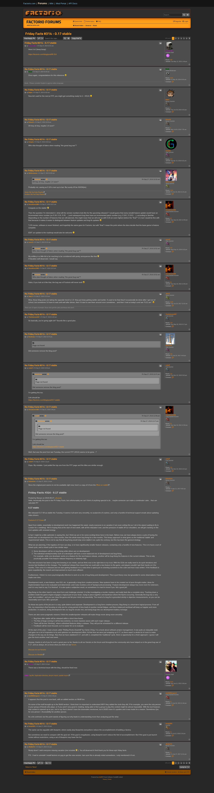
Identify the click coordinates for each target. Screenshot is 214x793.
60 (171, 218)
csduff (168, 365)
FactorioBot (169, 51)
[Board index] (44, 13)
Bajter (167, 99)
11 (171, 752)
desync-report (53, 675)
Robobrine (169, 478)
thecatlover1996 (171, 210)
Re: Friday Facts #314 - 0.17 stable (41, 69)
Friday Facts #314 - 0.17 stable (48, 33)
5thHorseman (170, 182)
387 (171, 248)
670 (171, 159)
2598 (171, 302)
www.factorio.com (33, 25)
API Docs (72, 3)
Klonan (168, 673)
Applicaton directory (41, 675)
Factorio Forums (44, 22)
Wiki (51, 3)
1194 (171, 190)
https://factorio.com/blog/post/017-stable (44, 400)
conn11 (168, 239)
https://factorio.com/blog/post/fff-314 (42, 54)
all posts (58, 498)
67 (171, 701)
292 (171, 354)
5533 (171, 682)
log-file (31, 675)
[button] (189, 38)
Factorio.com (29, 3)
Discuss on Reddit (35, 655)
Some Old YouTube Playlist (34, 192)
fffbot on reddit (102, 485)
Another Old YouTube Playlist (34, 194)
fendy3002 (169, 723)
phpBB (100, 777)
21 (171, 732)
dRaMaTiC (169, 744)
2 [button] (175, 38)
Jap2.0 (168, 293)
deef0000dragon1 (171, 693)
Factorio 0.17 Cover (36, 520)
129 (171, 322)
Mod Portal (61, 3)
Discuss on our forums (37, 650)
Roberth (168, 119)
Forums (42, 3)
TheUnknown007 (171, 314)
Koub (167, 69)
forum (74, 645)
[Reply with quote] (160, 43)
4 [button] (181, 38)
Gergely (168, 150)
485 (171, 59)
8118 (171, 78)
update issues (63, 675)
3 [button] (178, 38)
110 (171, 373)
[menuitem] (89, 21)
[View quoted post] (47, 179)
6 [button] (186, 38)
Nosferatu (169, 345)
